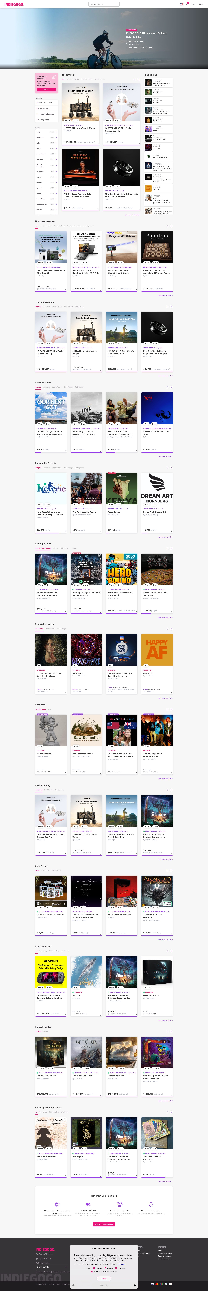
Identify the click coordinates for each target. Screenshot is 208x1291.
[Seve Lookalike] (51, 730)
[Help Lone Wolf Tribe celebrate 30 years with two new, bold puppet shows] (121, 408)
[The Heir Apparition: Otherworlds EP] (157, 730)
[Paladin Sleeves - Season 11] (51, 891)
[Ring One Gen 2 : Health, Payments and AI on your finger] (121, 168)
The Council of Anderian (119, 914)
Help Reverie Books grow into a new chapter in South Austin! (50, 515)
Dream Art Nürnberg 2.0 (154, 512)
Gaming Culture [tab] (99, 79)
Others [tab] (74, 548)
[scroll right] (138, 79)
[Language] (182, 4)
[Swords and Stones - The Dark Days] (157, 569)
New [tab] (49, 709)
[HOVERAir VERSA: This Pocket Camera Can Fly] (121, 102)
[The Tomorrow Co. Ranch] (86, 488)
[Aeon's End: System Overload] (157, 891)
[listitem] (46, 132)
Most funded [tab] (48, 790)
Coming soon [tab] (40, 709)
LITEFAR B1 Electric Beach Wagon (79, 128)
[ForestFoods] (121, 488)
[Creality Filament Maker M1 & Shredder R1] (51, 247)
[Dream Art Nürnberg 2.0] (157, 488)
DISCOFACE (77, 673)
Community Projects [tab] (74, 226)
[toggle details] (99, 144)
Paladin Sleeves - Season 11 (50, 914)
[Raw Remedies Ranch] (86, 730)
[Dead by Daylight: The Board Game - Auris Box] (86, 569)
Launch (46, 90)
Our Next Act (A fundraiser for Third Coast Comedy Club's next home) (50, 434)
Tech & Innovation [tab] (72, 79)
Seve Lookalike (44, 753)
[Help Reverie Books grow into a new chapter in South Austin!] (51, 488)
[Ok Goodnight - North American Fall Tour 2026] (86, 408)
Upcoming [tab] (46, 306)
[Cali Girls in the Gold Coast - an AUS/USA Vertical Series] (121, 730)
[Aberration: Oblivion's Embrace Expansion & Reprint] (51, 569)
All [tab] (63, 79)
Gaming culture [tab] (88, 226)
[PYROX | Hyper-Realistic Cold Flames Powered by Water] (80, 168)
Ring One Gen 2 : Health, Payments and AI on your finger (155, 354)
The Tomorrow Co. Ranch (84, 512)
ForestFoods (114, 512)
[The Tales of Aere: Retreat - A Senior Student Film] (86, 891)
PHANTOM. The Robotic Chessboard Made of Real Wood (155, 273)
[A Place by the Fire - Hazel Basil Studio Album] (51, 650)
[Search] (91, 4)
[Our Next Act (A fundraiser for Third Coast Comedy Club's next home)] (51, 408)
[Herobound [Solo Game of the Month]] (121, 569)
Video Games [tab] (65, 548)
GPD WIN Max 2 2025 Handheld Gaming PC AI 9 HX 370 (85, 273)
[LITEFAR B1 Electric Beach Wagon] (80, 102)
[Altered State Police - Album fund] (157, 408)
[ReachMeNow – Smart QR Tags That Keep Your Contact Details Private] (121, 650)
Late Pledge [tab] (68, 306)
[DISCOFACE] (86, 650)
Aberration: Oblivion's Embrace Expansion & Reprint (47, 595)
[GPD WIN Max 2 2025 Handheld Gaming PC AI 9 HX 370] (86, 247)
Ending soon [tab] (79, 306)
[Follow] (39, 665)
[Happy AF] (157, 650)
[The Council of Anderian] (121, 891)
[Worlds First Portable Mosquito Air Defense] (121, 247)
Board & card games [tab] (43, 548)
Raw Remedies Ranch (82, 753)
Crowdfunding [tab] (57, 306)
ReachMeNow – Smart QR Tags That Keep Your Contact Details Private (120, 676)
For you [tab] (38, 306)
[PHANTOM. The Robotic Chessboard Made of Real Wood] (157, 247)
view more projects (132, 215)
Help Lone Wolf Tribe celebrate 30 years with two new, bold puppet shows (121, 434)
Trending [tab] (38, 790)
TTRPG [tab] (55, 548)
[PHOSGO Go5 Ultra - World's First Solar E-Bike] (121, 327)
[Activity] (187, 4)
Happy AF (147, 673)
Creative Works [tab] (86, 79)
